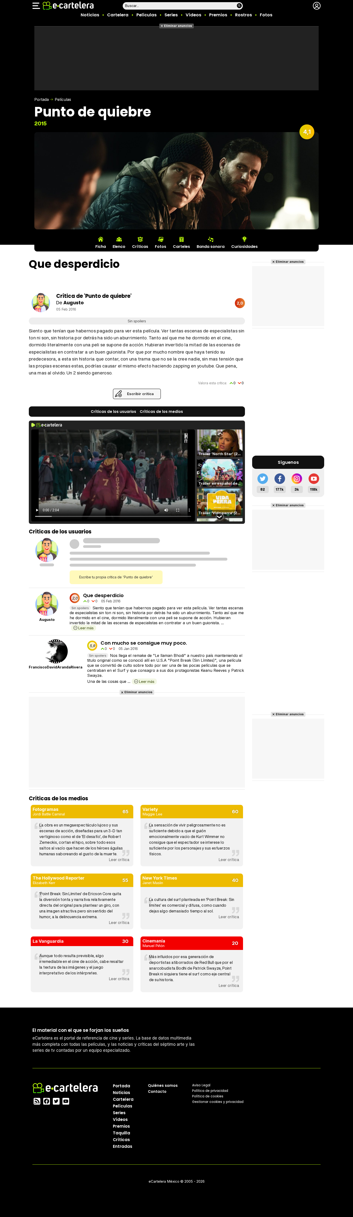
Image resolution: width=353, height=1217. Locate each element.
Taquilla (121, 1133)
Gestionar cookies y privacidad (217, 1101)
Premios (218, 15)
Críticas (121, 1139)
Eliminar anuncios (178, 26)
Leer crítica (119, 859)
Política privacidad (210, 1090)
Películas (146, 15)
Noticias (90, 15)
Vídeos (193, 15)
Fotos (266, 15)
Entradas (122, 1146)
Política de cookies (207, 1096)
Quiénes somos (163, 1085)
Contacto (157, 1091)
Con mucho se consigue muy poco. (144, 643)
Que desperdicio (103, 595)
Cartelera (117, 15)
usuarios (113, 411)
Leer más (86, 628)
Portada (41, 99)
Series (171, 15)
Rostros (243, 15)
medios (161, 411)
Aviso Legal (201, 1084)
